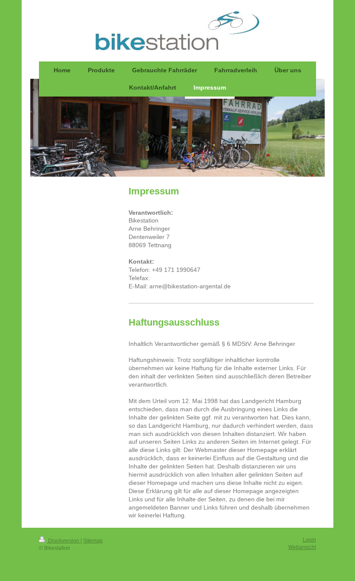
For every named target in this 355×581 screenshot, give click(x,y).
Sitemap (93, 541)
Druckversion (64, 541)
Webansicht (302, 547)
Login (309, 540)
